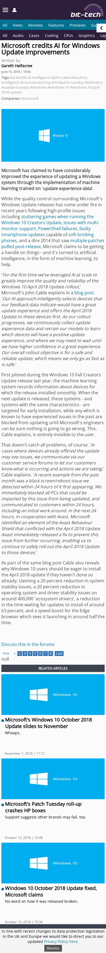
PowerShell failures (57, 229)
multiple (78, 240)
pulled (7, 246)
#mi (54, 82)
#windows (38, 87)
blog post (84, 293)
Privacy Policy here (61, 941)
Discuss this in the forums (28, 644)
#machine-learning (35, 82)
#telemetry (94, 82)
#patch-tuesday (71, 82)
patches (96, 240)
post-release (28, 246)
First (6, 653)
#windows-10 (58, 87)
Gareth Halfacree (16, 65)
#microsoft (30, 98)
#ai (12, 77)
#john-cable (60, 77)
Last (59, 653)
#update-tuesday (15, 87)
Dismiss (53, 948)
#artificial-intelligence (33, 77)
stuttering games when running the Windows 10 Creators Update (47, 220)
